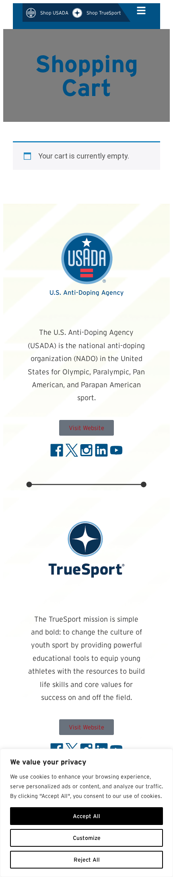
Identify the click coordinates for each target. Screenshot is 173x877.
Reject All (87, 859)
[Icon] (141, 10)
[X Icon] (71, 450)
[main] (86, 116)
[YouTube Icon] (116, 450)
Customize (87, 838)
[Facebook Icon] (56, 450)
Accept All (86, 816)
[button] (140, 12)
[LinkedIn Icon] (101, 450)
